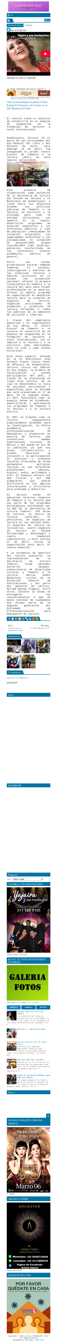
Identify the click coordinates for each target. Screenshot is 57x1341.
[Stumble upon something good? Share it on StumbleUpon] (19, 618)
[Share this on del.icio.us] (26, 618)
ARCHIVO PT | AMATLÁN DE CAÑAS (31, 1029)
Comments (28, 1007)
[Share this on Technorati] (37, 618)
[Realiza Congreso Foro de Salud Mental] (11, 1046)
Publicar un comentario (17, 678)
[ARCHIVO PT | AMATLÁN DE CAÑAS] (11, 1033)
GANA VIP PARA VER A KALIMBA (30, 1060)
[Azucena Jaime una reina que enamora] (11, 1015)
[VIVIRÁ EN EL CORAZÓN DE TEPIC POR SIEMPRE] (28, 661)
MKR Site (40, 1340)
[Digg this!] (23, 618)
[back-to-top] (48, 1116)
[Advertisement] (32, 82)
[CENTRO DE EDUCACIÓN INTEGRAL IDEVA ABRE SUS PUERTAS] (11, 1079)
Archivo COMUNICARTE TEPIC (37, 1336)
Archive (43, 1007)
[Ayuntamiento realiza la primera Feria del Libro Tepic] (14, 661)
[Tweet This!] (12, 618)
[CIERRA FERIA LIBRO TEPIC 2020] (14, 646)
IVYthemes (29, 1340)
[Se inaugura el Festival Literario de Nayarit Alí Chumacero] (43, 646)
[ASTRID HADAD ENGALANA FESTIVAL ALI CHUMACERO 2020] (28, 646)
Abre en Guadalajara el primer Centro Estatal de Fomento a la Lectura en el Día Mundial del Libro (27, 105)
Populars (14, 1007)
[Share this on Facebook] (9, 618)
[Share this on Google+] (16, 618)
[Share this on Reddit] (33, 618)
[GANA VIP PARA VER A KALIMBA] (11, 1064)
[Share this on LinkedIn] (30, 618)
